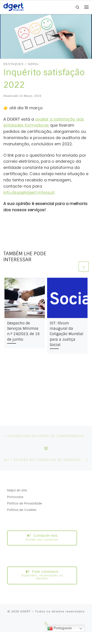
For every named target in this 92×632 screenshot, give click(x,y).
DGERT (25, 611)
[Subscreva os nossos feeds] (46, 623)
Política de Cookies (21, 510)
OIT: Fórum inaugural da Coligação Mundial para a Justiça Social (66, 334)
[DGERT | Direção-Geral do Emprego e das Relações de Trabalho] (13, 7)
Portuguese (62, 628)
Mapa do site (17, 490)
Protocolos (15, 497)
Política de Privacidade (24, 503)
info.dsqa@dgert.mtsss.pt (29, 192)
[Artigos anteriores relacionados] (73, 266)
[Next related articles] (84, 266)
